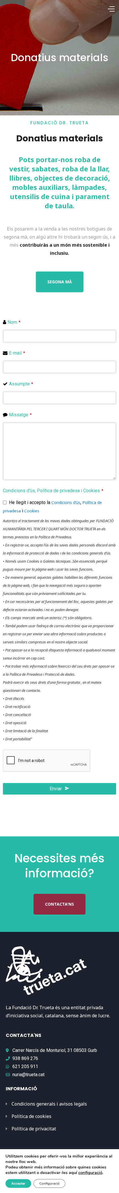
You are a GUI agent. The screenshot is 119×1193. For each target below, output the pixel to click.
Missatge (20, 414)
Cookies (31, 511)
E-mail (17, 353)
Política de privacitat (34, 1128)
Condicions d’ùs (65, 502)
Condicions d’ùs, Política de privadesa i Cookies (53, 490)
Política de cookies (31, 1116)
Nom (14, 322)
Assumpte (21, 384)
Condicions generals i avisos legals (49, 1104)
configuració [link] (90, 1172)
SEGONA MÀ (59, 281)
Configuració (49, 1183)
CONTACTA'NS (59, 904)
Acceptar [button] (18, 1183)
